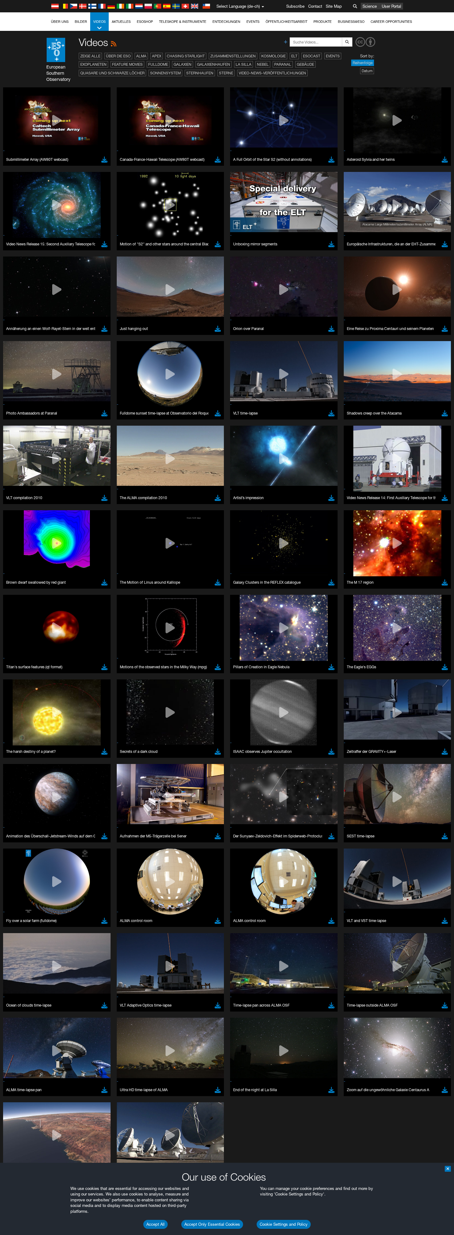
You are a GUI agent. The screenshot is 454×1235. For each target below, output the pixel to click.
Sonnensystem (165, 73)
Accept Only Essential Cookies (212, 1224)
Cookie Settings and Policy (284, 1224)
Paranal (282, 64)
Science (370, 6)
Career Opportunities (391, 21)
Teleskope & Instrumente (182, 21)
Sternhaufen (199, 73)
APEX (156, 56)
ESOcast (311, 56)
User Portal (391, 6)
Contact (315, 6)
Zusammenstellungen (233, 56)
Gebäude (305, 64)
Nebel (263, 64)
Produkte (322, 21)
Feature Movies (127, 64)
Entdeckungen (226, 21)
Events (252, 21)
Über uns (60, 21)
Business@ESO (351, 21)
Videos (99, 21)
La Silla (243, 64)
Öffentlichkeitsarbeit (286, 21)
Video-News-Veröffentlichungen (272, 73)
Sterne (226, 73)
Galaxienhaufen (213, 64)
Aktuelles (121, 21)
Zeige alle (90, 56)
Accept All (155, 1224)
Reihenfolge (362, 62)
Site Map (334, 6)
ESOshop (145, 21)
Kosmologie (273, 56)
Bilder (81, 21)
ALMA (141, 56)
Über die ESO (118, 56)
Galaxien (182, 64)
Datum (367, 71)
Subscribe (295, 6)
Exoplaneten (93, 64)
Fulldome (158, 64)
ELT (294, 56)
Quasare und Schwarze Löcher (112, 73)
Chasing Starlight (186, 56)
